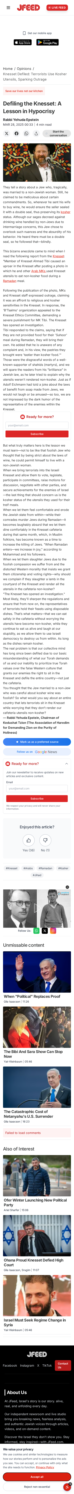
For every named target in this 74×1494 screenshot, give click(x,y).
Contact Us (63, 1365)
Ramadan (9, 281)
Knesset (58, 256)
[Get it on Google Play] (47, 42)
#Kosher (63, 868)
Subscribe (37, 433)
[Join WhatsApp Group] (36, 931)
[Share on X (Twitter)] (6, 133)
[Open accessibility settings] (67, 1487)
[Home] (28, 7)
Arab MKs (38, 271)
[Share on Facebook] (16, 133)
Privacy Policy (45, 1467)
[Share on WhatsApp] (26, 133)
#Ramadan (45, 868)
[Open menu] (8, 7)
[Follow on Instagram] (53, 931)
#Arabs (28, 868)
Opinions (24, 69)
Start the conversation (58, 133)
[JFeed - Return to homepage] (37, 1354)
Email (9, 782)
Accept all (37, 1476)
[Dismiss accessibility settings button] (70, 1484)
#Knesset (11, 868)
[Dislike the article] (45, 840)
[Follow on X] (45, 931)
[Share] (36, 133)
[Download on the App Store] (23, 42)
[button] (67, 887)
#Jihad (37, 875)
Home (8, 69)
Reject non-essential (37, 1486)
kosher (65, 212)
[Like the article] (29, 840)
